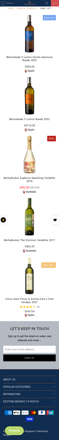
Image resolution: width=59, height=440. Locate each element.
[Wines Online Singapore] (29, 3)
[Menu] (1, 3)
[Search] (47, 3)
